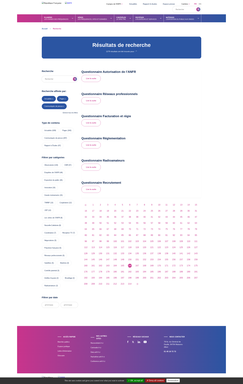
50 (100, 223)
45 (181, 217)
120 (144, 247)
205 (181, 278)
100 (115, 241)
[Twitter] (133, 342)
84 (115, 235)
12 (174, 205)
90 (159, 235)
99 (108, 241)
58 (159, 223)
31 (196, 211)
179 (107, 272)
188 (174, 272)
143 (196, 253)
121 (152, 247)
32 (86, 217)
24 (144, 211)
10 (159, 205)
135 (137, 253)
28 (174, 211)
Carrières (185, 4)
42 (159, 217)
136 (144, 253)
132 (115, 253)
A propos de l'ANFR (113, 4)
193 (93, 278)
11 (166, 205)
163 (107, 266)
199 (137, 278)
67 (108, 229)
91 (166, 235)
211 (107, 284)
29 (181, 211)
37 (122, 217)
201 (152, 278)
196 (115, 278)
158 (188, 259)
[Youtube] (145, 342)
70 (130, 229)
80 (86, 235)
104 (144, 241)
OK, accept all (136, 380)
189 (181, 272)
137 (152, 253)
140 (174, 253)
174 (188, 266)
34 (100, 217)
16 (86, 211)
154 (159, 259)
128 (85, 253)
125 (181, 247)
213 (122, 284)
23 (137, 211)
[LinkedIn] (139, 342)
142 (188, 253)
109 (181, 241)
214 (129, 284)
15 (196, 205)
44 (174, 217)
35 (108, 217)
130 (100, 253)
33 (93, 217)
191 (196, 272)
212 (115, 284)
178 (100, 272)
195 (107, 278)
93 (181, 235)
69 (122, 229)
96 (86, 241)
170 (159, 266)
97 (93, 241)
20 (115, 211)
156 (174, 259)
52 (115, 223)
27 (166, 211)
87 (137, 235)
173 (181, 266)
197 (122, 278)
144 (85, 259)
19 (108, 211)
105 (152, 241)
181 (122, 272)
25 (152, 211)
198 (129, 278)
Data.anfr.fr (95, 352)
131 (107, 253)
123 (166, 247)
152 (144, 259)
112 (85, 247)
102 (129, 241)
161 (93, 266)
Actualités (133, 4)
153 (152, 259)
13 (181, 205)
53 (122, 223)
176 (85, 272)
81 (93, 235)
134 (129, 253)
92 (174, 235)
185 (152, 272)
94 (188, 235)
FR (195, 4)
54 (130, 223)
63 (196, 223)
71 (137, 229)
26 (159, 211)
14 (188, 205)
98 (100, 241)
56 (144, 223)
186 (159, 272)
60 (174, 223)
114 (100, 247)
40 (144, 217)
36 (115, 217)
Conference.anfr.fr (97, 361)
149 (122, 259)
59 (166, 223)
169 (152, 266)
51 (108, 223)
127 (196, 247)
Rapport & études (150, 4)
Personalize (173, 380)
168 (144, 266)
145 (93, 259)
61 (181, 223)
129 (93, 253)
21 (122, 211)
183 (137, 272)
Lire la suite (91, 78)
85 (122, 235)
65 (93, 229)
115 (107, 247)
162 (100, 266)
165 (122, 266)
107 (166, 241)
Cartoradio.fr (95, 348)
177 (93, 272)
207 (196, 278)
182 (129, 272)
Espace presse (169, 4)
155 (166, 259)
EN (200, 4)
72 (144, 229)
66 (100, 229)
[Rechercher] (198, 9)
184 (144, 272)
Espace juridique (64, 346)
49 (93, 223)
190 (188, 272)
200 (144, 278)
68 (115, 229)
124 (174, 247)
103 (137, 241)
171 (166, 266)
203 (166, 278)
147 (107, 259)
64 (86, 229)
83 (108, 235)
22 (130, 211)
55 (137, 223)
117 (122, 247)
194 (100, 278)
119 (137, 247)
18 (100, 211)
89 (152, 235)
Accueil (45, 29)
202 (159, 278)
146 (100, 259)
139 (166, 253)
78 (188, 229)
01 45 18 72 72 (170, 351)
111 (195, 241)
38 (130, 217)
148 (115, 259)
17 (93, 211)
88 (144, 235)
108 (174, 241)
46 (188, 217)
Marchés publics (64, 342)
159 (196, 259)
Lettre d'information (65, 351)
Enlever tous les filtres (70, 113)
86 (130, 235)
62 (188, 223)
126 (188, 247)
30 (188, 211)
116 (115, 247)
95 (196, 235)
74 (159, 229)
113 (93, 247)
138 (159, 253)
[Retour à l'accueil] (68, 3)
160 (85, 266)
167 (137, 266)
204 (174, 278)
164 (115, 266)
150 (129, 259)
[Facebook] (127, 342)
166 (129, 266)
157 (181, 259)
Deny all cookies (156, 380)
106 (159, 241)
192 (85, 278)
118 (129, 247)
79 (196, 229)
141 (181, 253)
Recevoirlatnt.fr (96, 343)
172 (174, 266)
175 (196, 266)
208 (85, 284)
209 (93, 284)
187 (166, 272)
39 (137, 217)
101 (122, 241)
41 (152, 217)
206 (188, 278)
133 (122, 253)
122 (159, 247)
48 (86, 223)
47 (196, 217)
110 (188, 241)
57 (152, 223)
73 (152, 229)
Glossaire (61, 356)
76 (174, 229)
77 (181, 229)
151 (137, 259)
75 (166, 229)
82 (100, 235)
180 (115, 272)
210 (100, 284)
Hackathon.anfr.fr (97, 357)
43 (166, 217)
